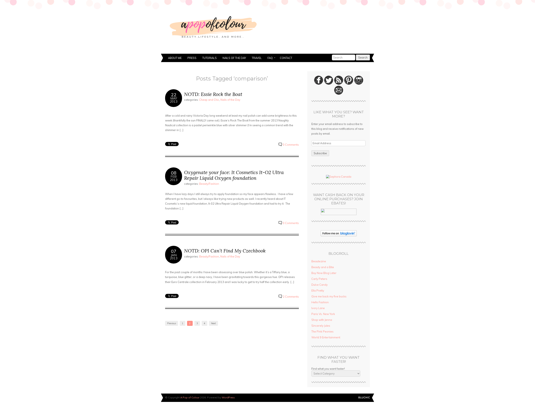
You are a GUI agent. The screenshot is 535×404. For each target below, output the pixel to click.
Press (191, 58)
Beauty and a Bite (322, 267)
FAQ (269, 58)
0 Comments (291, 144)
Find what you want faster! (328, 368)
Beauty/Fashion (209, 183)
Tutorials (209, 58)
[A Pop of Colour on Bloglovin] (339, 235)
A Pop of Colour (189, 397)
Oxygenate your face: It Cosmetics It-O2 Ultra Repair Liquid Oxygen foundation (234, 175)
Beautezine (318, 261)
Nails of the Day (234, 58)
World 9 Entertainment (325, 337)
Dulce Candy (319, 284)
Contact (286, 58)
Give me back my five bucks (328, 296)
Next (213, 323)
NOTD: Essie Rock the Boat (213, 94)
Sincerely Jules (320, 325)
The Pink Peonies (322, 331)
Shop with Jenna (321, 319)
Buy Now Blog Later (323, 273)
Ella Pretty (317, 290)
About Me (175, 58)
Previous (171, 323)
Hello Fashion (320, 302)
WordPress (228, 397)
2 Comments (291, 296)
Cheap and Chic (209, 99)
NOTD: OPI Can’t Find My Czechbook (225, 251)
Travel (257, 58)
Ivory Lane (318, 308)
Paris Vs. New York (323, 314)
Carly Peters (319, 278)
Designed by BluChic (364, 397)
